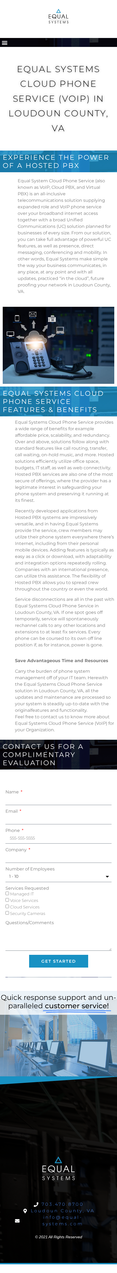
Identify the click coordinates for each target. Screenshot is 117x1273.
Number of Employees (30, 869)
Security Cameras (27, 913)
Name (12, 792)
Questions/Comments (29, 923)
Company (16, 850)
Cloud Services (24, 907)
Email (12, 811)
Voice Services (24, 900)
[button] (4, 42)
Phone (13, 830)
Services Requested (27, 888)
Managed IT (22, 893)
